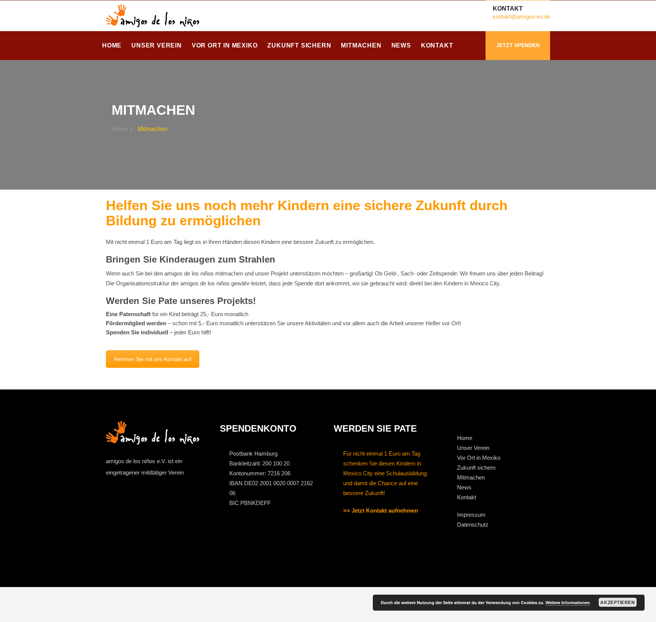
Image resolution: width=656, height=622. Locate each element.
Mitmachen (361, 45)
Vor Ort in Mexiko (225, 45)
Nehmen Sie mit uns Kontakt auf (152, 359)
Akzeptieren (617, 602)
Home (111, 45)
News (401, 45)
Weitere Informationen (568, 602)
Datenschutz (473, 524)
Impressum (471, 514)
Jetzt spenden (517, 45)
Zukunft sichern (299, 45)
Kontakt (437, 45)
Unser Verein (156, 45)
